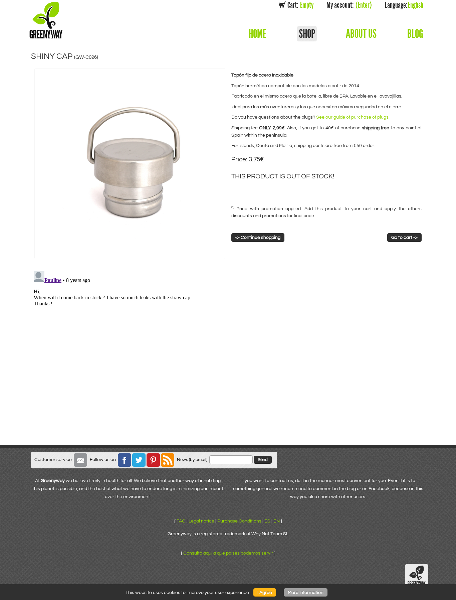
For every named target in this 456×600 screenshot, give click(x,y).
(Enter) (349, 5)
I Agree (264, 592)
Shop (307, 34)
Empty (300, 5)
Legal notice (201, 520)
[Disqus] (228, 352)
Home (257, 34)
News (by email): (192, 459)
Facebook (124, 460)
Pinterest (153, 460)
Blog (415, 34)
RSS (167, 460)
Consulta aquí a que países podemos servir (228, 553)
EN (276, 520)
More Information (305, 592)
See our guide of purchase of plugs (352, 117)
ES (267, 520)
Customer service (80, 460)
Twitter (139, 460)
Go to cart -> (404, 237)
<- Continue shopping (257, 237)
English (404, 5)
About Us (361, 34)
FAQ (181, 520)
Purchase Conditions (239, 520)
